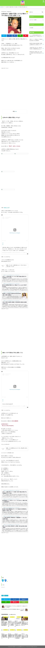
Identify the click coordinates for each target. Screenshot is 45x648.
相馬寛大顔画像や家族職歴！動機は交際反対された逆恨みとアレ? (36, 44)
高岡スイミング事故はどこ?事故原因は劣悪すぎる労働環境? (36, 40)
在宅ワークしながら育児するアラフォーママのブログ (21, 646)
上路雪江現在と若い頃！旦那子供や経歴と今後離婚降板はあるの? (36, 48)
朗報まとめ (6, 207)
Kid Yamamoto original (6, 252)
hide (16, 111)
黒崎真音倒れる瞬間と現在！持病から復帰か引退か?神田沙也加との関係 (36, 53)
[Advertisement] (10, 78)
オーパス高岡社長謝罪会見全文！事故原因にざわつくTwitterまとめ (36, 36)
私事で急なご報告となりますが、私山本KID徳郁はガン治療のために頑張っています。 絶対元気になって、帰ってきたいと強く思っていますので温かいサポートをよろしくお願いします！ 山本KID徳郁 (15, 249)
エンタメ (6, 595)
